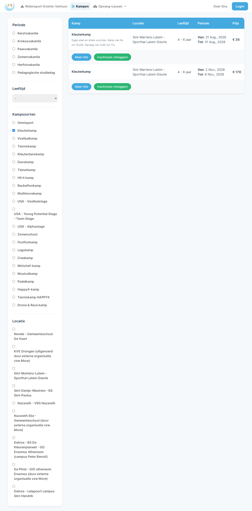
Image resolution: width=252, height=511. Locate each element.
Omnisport (25, 123)
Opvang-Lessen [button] (110, 6)
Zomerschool (27, 234)
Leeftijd (18, 88)
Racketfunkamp (29, 185)
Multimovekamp (30, 193)
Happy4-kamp (28, 289)
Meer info (81, 57)
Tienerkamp (26, 170)
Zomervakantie (29, 57)
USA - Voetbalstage (32, 201)
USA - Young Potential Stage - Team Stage (35, 216)
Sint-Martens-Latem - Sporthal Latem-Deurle (31, 375)
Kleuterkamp (27, 130)
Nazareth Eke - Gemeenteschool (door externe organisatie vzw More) (32, 423)
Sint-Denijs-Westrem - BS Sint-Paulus (33, 393)
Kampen (82, 6)
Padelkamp (26, 281)
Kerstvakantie (28, 33)
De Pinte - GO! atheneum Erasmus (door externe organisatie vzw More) (32, 474)
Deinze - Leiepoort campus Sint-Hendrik (34, 493)
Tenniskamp (27, 146)
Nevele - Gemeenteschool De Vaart (33, 336)
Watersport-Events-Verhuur (46, 6)
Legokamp (25, 250)
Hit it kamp (26, 178)
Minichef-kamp (29, 266)
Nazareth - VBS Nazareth (36, 403)
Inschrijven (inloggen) (112, 57)
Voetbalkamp (27, 138)
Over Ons (220, 6)
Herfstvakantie (29, 65)
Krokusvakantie (29, 41)
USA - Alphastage (31, 226)
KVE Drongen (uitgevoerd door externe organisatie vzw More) (33, 356)
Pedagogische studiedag (36, 72)
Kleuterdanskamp (31, 154)
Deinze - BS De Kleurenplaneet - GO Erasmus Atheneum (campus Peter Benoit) (31, 449)
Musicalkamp (28, 274)
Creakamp (25, 258)
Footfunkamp (28, 242)
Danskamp (26, 162)
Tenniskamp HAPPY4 (34, 297)
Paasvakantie (28, 49)
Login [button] (240, 6)
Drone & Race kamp (32, 305)
